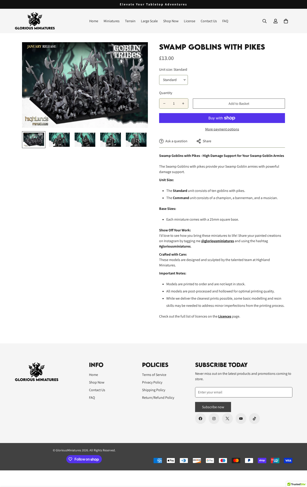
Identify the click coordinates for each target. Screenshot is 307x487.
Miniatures (112, 21)
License (189, 21)
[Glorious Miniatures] (35, 21)
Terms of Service (154, 374)
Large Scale (149, 21)
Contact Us (209, 21)
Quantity (165, 92)
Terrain (130, 21)
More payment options (222, 129)
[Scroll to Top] (298, 462)
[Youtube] (241, 418)
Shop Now (170, 21)
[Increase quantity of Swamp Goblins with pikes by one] (183, 103)
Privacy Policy (152, 382)
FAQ (225, 21)
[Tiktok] (254, 418)
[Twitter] (227, 418)
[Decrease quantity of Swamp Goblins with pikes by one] (164, 103)
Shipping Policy (153, 390)
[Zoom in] (138, 52)
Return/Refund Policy (158, 397)
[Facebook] (200, 418)
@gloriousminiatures (217, 241)
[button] (286, 21)
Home (93, 21)
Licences (224, 316)
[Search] (264, 21)
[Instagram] (214, 418)
